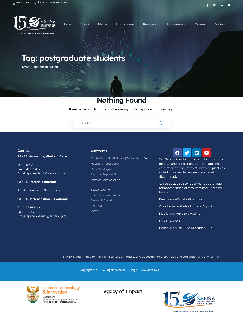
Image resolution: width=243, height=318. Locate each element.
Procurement (176, 24)
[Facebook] (177, 152)
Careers (200, 24)
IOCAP (95, 211)
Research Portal (101, 200)
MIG (160, 270)
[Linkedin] (196, 152)
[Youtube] (206, 152)
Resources (150, 24)
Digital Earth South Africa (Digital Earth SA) (119, 158)
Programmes (125, 24)
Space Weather (101, 189)
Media (102, 24)
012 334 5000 (23, 2)
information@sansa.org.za (52, 2)
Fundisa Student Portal (106, 195)
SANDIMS (97, 206)
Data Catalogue (101, 169)
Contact (219, 24)
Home (67, 24)
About (84, 24)
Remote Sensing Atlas (105, 180)
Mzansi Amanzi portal (105, 163)
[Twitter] (187, 152)
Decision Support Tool (105, 174)
